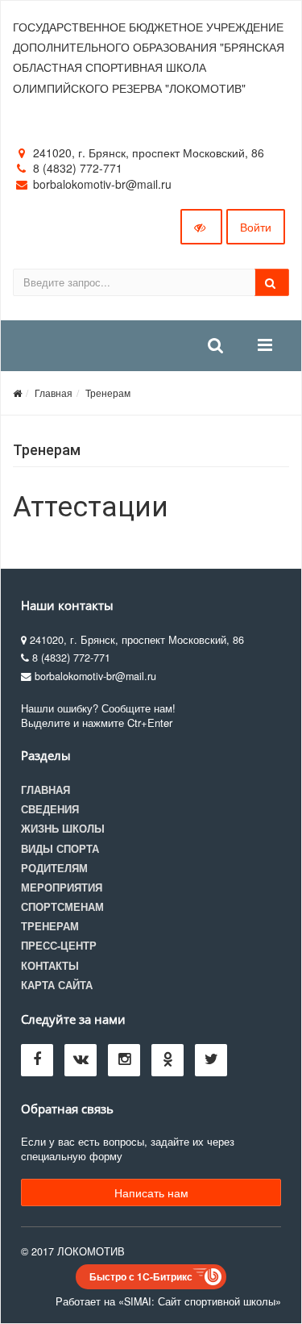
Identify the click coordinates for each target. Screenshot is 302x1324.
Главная (53, 392)
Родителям (54, 868)
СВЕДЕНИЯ (50, 809)
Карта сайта (57, 985)
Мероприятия (61, 887)
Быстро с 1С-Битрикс (140, 1276)
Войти (255, 227)
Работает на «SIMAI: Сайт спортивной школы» (168, 1301)
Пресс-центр (59, 945)
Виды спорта (60, 849)
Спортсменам (62, 907)
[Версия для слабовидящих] (201, 226)
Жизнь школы (63, 828)
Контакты (50, 966)
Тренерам (107, 392)
